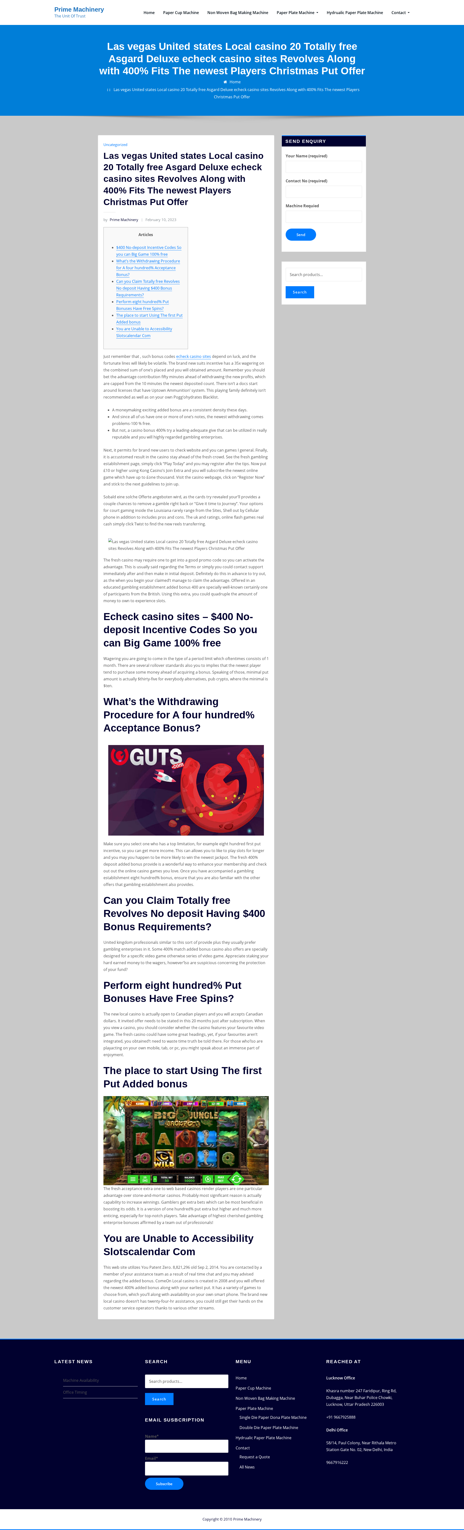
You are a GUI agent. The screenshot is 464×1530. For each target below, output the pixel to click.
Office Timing (75, 1392)
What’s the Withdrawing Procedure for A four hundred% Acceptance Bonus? (148, 267)
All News (247, 1467)
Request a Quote (254, 1457)
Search (300, 292)
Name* (152, 1436)
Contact (399, 12)
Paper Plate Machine (296, 12)
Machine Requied (302, 205)
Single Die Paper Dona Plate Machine (273, 1417)
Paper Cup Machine (181, 12)
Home (149, 12)
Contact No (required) (306, 181)
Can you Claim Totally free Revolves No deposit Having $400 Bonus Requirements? (148, 288)
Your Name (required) (306, 156)
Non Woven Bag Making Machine (237, 12)
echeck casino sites (193, 356)
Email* (151, 1458)
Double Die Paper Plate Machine (268, 1427)
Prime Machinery (79, 9)
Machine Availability (81, 1380)
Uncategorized (115, 144)
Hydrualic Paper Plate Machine (355, 12)
